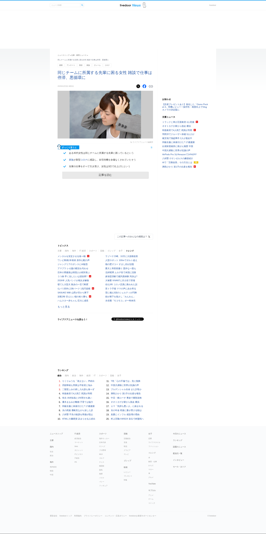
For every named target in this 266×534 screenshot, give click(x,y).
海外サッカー (104, 438)
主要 (60, 251)
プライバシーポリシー (93, 516)
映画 (125, 467)
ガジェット (79, 450)
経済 (89, 375)
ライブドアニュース (130, 5)
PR (76, 462)
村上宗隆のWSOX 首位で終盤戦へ (127, 419)
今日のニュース (179, 434)
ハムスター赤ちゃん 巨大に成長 (73, 300)
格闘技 (101, 466)
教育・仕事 (152, 462)
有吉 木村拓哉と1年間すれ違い (77, 398)
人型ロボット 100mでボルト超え (121, 260)
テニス (101, 462)
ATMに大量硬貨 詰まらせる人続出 (78, 419)
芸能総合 (127, 438)
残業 (61, 65)
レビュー (127, 472)
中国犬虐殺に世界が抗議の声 (125, 385)
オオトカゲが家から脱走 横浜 (125, 402)
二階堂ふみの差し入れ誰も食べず (78, 389)
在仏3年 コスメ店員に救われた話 (121, 284)
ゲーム (150, 499)
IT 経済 (82, 251)
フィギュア (103, 486)
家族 (88, 65)
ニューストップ (63, 55)
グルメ (150, 477)
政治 (74, 375)
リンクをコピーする (151, 86)
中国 (51, 475)
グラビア (127, 450)
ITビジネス (79, 454)
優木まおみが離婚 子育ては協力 (77, 402)
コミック (151, 503)
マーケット (79, 442)
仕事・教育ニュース (79, 55)
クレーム (97, 65)
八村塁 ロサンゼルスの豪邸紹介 (177, 158)
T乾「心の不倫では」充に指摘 (125, 381)
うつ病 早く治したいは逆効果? (72, 276)
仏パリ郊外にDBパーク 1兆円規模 (74, 288)
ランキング (177, 440)
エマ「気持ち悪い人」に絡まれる (127, 406)
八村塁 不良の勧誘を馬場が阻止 (77, 414)
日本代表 (102, 442)
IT (95, 375)
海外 (74, 251)
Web (76, 446)
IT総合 (77, 458)
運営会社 (53, 516)
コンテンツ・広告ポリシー (116, 516)
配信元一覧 (177, 453)
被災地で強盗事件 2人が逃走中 (177, 138)
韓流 (125, 446)
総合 (60, 375)
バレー (101, 482)
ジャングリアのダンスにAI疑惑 (73, 264)
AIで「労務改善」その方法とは (177, 162)
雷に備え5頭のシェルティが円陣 (121, 292)
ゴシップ (111, 251)
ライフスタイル (154, 442)
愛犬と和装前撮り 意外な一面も (120, 268)
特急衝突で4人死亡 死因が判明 (77, 393)
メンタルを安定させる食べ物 (72, 256)
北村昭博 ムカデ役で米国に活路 (120, 272)
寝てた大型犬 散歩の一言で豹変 (73, 284)
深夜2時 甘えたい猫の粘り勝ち (72, 296)
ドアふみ (145, 5)
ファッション (153, 446)
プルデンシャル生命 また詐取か (126, 389)
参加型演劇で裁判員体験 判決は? (121, 276)
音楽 (125, 442)
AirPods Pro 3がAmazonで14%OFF (179, 154)
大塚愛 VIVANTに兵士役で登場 (120, 280)
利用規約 (78, 516)
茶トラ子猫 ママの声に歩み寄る (120, 288)
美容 (81, 65)
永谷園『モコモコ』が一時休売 (120, 300)
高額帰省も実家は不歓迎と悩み (77, 385)
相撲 (101, 474)
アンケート (71, 65)
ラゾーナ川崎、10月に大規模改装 (121, 256)
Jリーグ (102, 446)
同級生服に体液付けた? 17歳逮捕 (78, 406)
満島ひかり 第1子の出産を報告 (126, 393)
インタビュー (178, 460)
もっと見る (64, 306)
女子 (121, 251)
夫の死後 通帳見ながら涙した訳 (77, 410)
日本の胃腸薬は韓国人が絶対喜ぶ (74, 272)
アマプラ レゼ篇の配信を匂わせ (73, 268)
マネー (150, 469)
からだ (150, 465)
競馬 (101, 470)
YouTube (152, 484)
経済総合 (78, 438)
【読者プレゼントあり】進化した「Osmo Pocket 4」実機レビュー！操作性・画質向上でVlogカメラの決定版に (185, 107)
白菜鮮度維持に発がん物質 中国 (177, 146)
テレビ (126, 454)
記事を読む (105, 174)
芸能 (102, 251)
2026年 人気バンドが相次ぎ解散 (73, 280)
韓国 (51, 471)
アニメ (150, 495)
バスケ (101, 478)
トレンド (130, 251)
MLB (101, 454)
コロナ (107, 65)
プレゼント (128, 476)
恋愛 (150, 438)
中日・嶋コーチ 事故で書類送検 (126, 398)
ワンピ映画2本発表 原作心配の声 (74, 260)
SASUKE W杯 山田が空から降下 (73, 292)
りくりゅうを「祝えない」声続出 (78, 381)
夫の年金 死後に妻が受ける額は (126, 410)
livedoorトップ (66, 516)
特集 (125, 480)
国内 (67, 251)
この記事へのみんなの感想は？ (132, 236)
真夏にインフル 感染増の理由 (125, 414)
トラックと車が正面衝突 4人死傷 (178, 122)
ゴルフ (101, 458)
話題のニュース (179, 447)
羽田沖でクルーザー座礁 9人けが (178, 134)
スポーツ (93, 251)
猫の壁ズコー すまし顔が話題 (119, 264)
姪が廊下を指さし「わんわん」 (120, 296)
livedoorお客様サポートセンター (142, 516)
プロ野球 (102, 450)
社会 (51, 451)
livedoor (212, 5)
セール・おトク (179, 467)
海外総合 (53, 467)
